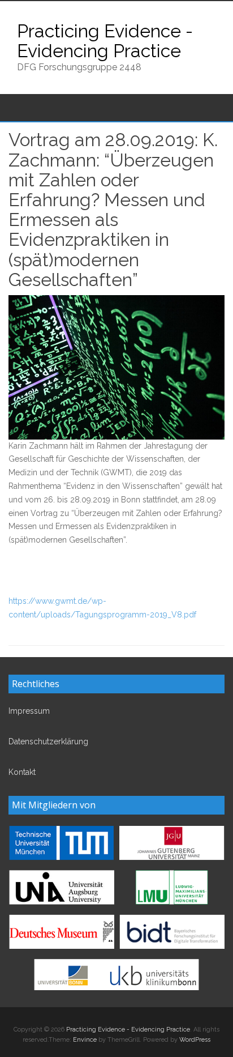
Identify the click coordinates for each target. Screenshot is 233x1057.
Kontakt (22, 772)
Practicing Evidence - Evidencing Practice (105, 40)
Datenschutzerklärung (48, 741)
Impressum (29, 710)
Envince (85, 1039)
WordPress (194, 1039)
